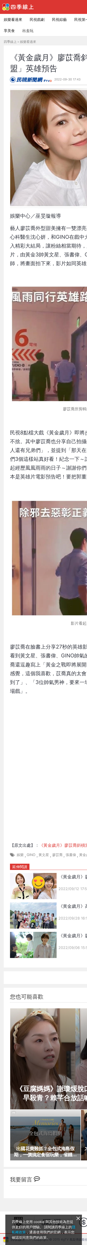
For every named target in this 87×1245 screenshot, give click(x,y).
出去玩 (27, 30)
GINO (31, 855)
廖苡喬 (57, 855)
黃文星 (44, 855)
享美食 (9, 30)
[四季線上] (18, 7)
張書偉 (71, 855)
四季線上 (10, 42)
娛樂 (20, 855)
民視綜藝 (59, 19)
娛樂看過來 (13, 19)
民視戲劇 (37, 19)
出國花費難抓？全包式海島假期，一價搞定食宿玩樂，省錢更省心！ (45, 1152)
